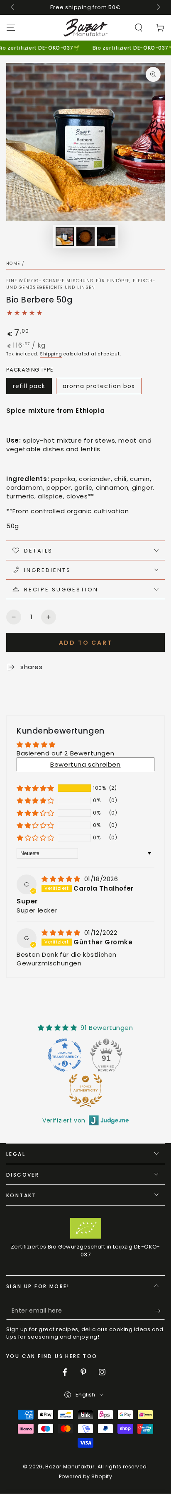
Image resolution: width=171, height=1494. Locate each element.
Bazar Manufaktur (70, 1466)
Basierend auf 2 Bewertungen (65, 753)
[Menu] (11, 28)
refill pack (29, 386)
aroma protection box (99, 386)
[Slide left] (13, 7)
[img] (62, 878)
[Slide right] (158, 7)
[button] (138, 28)
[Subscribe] (160, 1311)
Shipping (51, 354)
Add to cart (85, 643)
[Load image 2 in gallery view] (85, 236)
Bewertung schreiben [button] (85, 764)
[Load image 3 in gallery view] (106, 236)
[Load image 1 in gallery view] (65, 236)
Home (13, 263)
